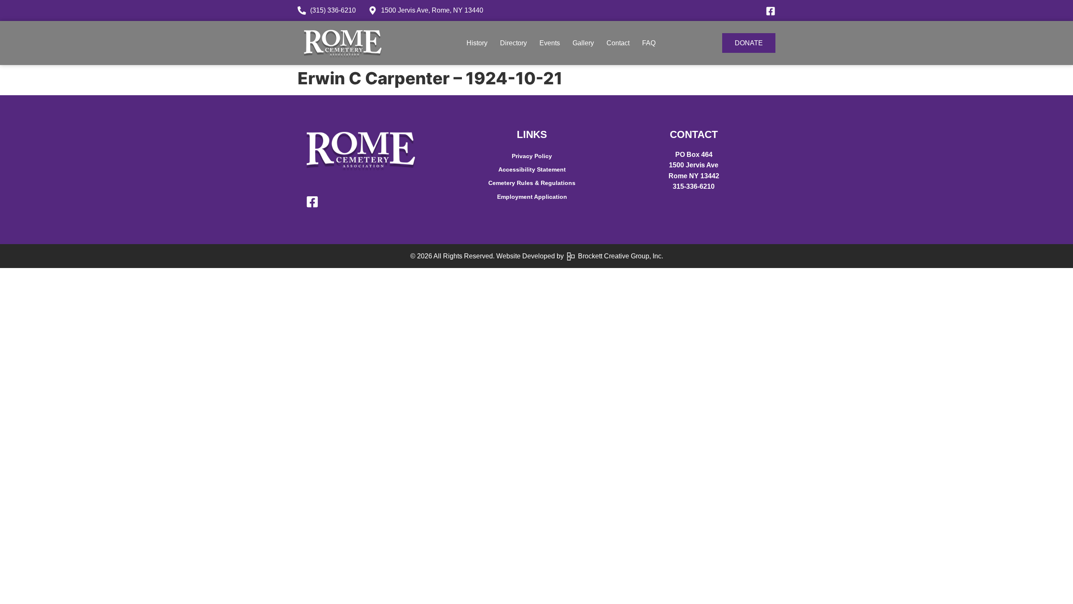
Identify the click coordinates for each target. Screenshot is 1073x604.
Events (549, 43)
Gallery (583, 43)
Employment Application (532, 196)
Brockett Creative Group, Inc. (619, 256)
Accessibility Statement (532, 169)
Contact (618, 43)
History (477, 43)
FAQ (649, 43)
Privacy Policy (532, 156)
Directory (513, 43)
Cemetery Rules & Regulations (531, 183)
